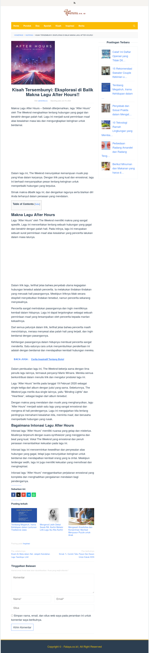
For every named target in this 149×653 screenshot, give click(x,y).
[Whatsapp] (34, 495)
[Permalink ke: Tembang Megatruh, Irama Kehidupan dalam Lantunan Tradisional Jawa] (24, 515)
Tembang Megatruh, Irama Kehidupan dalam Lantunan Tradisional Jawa (24, 527)
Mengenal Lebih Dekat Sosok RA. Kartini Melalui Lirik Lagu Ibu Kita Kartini (51, 527)
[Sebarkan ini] (13, 495)
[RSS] (74, 3)
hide (37, 203)
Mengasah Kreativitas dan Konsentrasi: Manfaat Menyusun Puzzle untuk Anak (80, 531)
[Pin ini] (23, 495)
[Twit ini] (18, 495)
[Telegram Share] (28, 495)
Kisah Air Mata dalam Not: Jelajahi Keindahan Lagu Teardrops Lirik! (30, 554)
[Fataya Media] (74, 12)
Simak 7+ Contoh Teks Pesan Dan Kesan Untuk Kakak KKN (76, 554)
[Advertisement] (52, 149)
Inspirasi (26, 543)
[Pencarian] (134, 25)
